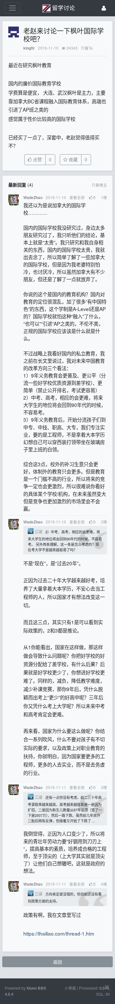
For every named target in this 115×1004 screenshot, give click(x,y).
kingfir (29, 48)
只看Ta (87, 48)
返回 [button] (57, 962)
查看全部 (77, 197)
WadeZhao (32, 197)
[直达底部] (106, 986)
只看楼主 (99, 184)
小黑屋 (70, 988)
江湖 (38, 531)
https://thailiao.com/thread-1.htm (58, 933)
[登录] (104, 8)
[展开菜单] (12, 8)
